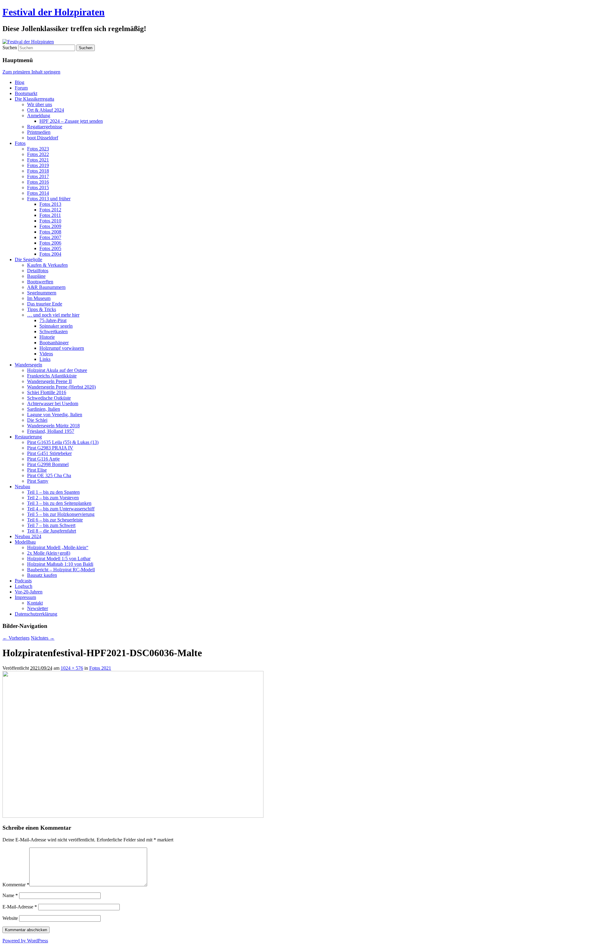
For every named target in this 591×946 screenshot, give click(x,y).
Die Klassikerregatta (34, 99)
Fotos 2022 (38, 154)
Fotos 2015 (38, 187)
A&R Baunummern (46, 287)
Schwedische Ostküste (49, 398)
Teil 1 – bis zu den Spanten (53, 492)
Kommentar (15, 884)
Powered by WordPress (25, 940)
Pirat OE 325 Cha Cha (49, 475)
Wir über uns (39, 104)
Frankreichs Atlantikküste (52, 375)
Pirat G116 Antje (43, 458)
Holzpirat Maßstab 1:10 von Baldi (60, 564)
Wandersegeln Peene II (49, 381)
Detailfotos (37, 270)
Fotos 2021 (38, 159)
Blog (19, 82)
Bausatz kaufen (42, 575)
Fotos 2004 (50, 254)
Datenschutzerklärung (36, 614)
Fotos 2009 (50, 226)
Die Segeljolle (28, 259)
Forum (21, 87)
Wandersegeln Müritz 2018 (53, 425)
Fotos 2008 (50, 231)
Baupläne (36, 276)
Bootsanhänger (54, 342)
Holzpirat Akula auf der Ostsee (57, 370)
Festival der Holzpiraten (53, 12)
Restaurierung (28, 436)
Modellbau (25, 542)
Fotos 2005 (50, 248)
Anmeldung (38, 115)
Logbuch (23, 586)
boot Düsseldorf (42, 137)
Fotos (20, 143)
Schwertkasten (53, 331)
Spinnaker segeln (56, 326)
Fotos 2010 (50, 220)
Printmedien (38, 132)
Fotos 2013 (50, 204)
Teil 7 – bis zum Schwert (51, 525)
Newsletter (37, 608)
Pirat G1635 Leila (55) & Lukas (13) (62, 442)
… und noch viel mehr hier (53, 314)
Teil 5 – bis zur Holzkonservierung (60, 514)
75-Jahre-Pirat (52, 320)
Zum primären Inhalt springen (31, 71)
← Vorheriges (16, 638)
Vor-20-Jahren (28, 591)
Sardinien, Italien (43, 409)
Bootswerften (40, 281)
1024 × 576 (72, 668)
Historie (47, 337)
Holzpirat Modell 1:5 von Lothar (58, 558)
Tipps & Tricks (41, 309)
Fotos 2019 (38, 165)
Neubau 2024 (28, 536)
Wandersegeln (28, 364)
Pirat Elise (37, 470)
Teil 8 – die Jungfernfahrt (51, 530)
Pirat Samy (37, 481)
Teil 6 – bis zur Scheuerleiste (55, 519)
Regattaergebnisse (44, 126)
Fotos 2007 (50, 237)
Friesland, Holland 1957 (50, 431)
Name (10, 895)
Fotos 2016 (38, 182)
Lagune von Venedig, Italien (54, 414)
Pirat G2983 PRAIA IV (50, 447)
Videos (46, 353)
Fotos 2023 (38, 148)
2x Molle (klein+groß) (48, 553)
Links (44, 359)
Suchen (9, 47)
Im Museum (38, 298)
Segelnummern (41, 292)
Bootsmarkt (26, 93)
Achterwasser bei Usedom (52, 403)
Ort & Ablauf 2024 (45, 110)
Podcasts (23, 580)
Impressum (25, 597)
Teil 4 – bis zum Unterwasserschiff (60, 508)
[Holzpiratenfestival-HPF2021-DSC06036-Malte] (132, 816)
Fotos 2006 (50, 242)
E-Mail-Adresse (19, 906)
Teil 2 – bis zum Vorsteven (53, 497)
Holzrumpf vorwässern (61, 348)
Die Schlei (37, 420)
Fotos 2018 (38, 171)
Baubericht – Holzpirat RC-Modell (61, 569)
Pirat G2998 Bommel (48, 464)
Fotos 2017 (38, 176)
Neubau (22, 486)
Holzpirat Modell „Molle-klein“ (57, 547)
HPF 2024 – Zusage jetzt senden (71, 121)
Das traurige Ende (44, 303)
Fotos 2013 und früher (48, 198)
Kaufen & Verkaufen (47, 265)
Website (10, 918)
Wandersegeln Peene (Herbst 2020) (61, 386)
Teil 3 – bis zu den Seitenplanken (59, 503)
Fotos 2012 (50, 209)
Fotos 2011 (50, 215)
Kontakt (35, 602)
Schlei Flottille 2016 (46, 392)
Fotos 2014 (38, 193)
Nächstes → (42, 638)
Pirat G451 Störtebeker (49, 453)
